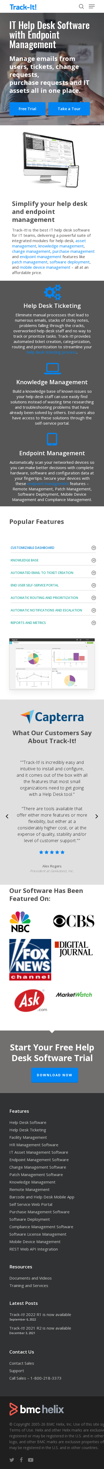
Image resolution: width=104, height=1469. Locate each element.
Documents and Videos (30, 1278)
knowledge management (61, 246)
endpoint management (40, 256)
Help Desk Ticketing (27, 1129)
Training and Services (28, 1285)
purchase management (74, 251)
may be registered (48, 1435)
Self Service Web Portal (30, 1204)
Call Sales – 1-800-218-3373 (35, 1378)
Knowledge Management (32, 1182)
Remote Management (29, 1189)
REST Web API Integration (33, 1249)
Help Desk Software (27, 1122)
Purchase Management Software (39, 1211)
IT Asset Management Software (38, 1152)
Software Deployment (29, 1219)
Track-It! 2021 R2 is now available (40, 1328)
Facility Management (28, 1137)
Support (16, 1370)
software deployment (70, 261)
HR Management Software (33, 1144)
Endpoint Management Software (39, 1159)
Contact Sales (21, 1363)
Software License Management (37, 1234)
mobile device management (45, 267)
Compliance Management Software (41, 1226)
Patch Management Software (36, 1174)
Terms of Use (21, 1430)
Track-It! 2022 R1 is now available (40, 1314)
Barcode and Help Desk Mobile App (41, 1196)
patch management (29, 261)
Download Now (55, 1075)
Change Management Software (37, 1167)
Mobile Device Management (35, 1241)
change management (31, 251)
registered (18, 1435)
